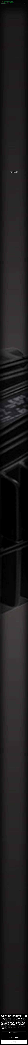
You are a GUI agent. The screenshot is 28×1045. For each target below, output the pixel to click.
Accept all (14, 1042)
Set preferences (14, 1032)
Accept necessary (14, 1037)
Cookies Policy (4, 1028)
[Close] (26, 1016)
